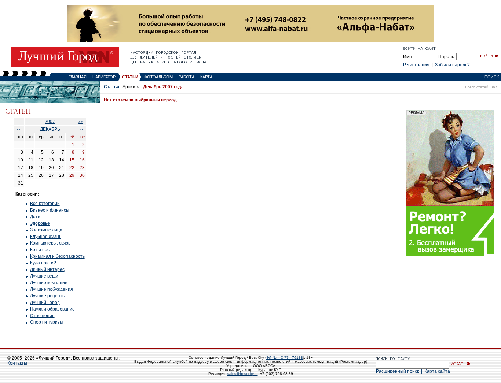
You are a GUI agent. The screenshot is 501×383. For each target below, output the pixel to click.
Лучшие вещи (44, 276)
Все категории (45, 203)
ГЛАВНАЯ (78, 77)
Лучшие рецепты (48, 295)
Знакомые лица (46, 230)
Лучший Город (45, 302)
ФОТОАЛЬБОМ (158, 77)
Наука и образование (52, 309)
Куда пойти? (43, 262)
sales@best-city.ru (242, 374)
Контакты (17, 363)
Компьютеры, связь (50, 243)
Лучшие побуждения (51, 289)
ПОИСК (491, 77)
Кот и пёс (40, 249)
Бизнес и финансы (49, 210)
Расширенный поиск (397, 371)
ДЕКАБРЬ (50, 129)
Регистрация (416, 64)
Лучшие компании (48, 282)
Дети (35, 216)
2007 (50, 121)
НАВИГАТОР (104, 77)
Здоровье (40, 223)
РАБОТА (186, 77)
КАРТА (206, 77)
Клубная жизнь (45, 236)
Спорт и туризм (46, 322)
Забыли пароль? (452, 64)
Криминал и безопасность (57, 256)
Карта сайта (437, 371)
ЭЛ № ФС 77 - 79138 (284, 358)
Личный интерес (47, 269)
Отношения (42, 315)
